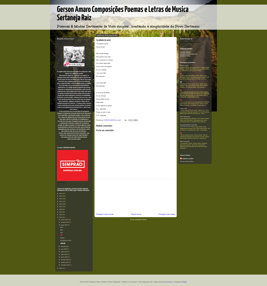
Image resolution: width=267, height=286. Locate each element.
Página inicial (136, 214)
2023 (60, 217)
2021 (60, 212)
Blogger (184, 282)
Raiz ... (62, 227)
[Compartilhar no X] (133, 120)
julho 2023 (64, 254)
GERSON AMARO (187, 159)
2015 (60, 196)
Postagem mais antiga (167, 214)
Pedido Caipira (184, 65)
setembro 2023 (65, 260)
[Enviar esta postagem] (125, 120)
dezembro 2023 (65, 265)
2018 (60, 204)
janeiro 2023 (64, 219)
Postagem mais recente (105, 214)
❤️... (181, 74)
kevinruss (170, 282)
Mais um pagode (185, 141)
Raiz (61, 230)
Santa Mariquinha (185, 116)
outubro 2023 (65, 262)
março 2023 (64, 225)
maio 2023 (64, 249)
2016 (60, 199)
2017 (60, 201)
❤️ (181, 90)
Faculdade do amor (65, 240)
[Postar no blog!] (131, 120)
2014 (60, 193)
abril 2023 (64, 246)
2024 (60, 268)
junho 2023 (64, 252)
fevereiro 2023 (65, 222)
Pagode (62, 238)
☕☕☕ (62, 243)
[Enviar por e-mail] (129, 120)
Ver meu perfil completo (187, 161)
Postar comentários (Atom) (138, 219)
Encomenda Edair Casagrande (188, 125)
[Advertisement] (135, 195)
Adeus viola (183, 108)
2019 (60, 207)
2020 (60, 209)
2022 (60, 214)
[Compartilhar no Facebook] (135, 120)
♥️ (61, 235)
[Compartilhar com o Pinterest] (137, 120)
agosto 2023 (64, 257)
